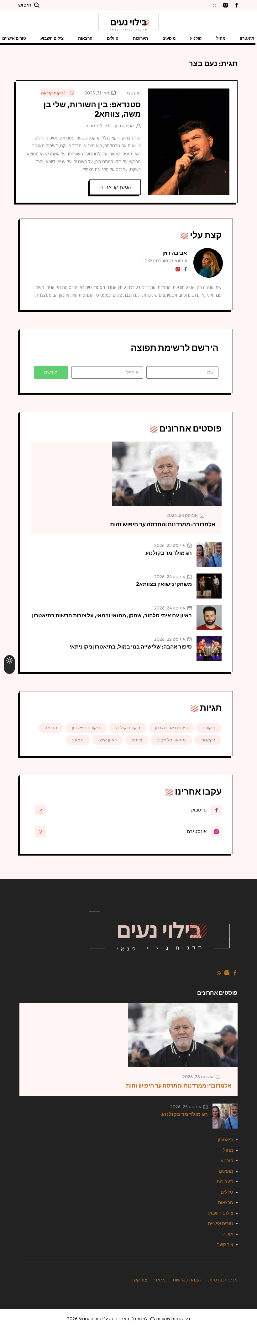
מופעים (169, 38)
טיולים (112, 38)
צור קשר (225, 1244)
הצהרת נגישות (187, 1280)
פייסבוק (199, 810)
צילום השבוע (52, 38)
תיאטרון (247, 38)
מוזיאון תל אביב (171, 740)
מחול (220, 38)
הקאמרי (208, 740)
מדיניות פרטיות (223, 1280)
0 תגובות (93, 126)
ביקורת (208, 727)
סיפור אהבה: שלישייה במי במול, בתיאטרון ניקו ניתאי (131, 646)
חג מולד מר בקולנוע (168, 552)
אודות (227, 1234)
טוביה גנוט (91, 1318)
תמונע (78, 740)
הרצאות (85, 38)
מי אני (159, 1280)
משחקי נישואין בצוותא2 (164, 584)
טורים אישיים (220, 1223)
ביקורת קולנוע (127, 727)
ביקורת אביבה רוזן (171, 727)
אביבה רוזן (124, 126)
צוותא (136, 740)
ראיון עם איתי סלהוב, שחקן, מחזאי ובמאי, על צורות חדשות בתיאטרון (112, 615)
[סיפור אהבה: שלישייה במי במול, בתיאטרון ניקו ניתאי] (209, 648)
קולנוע (196, 38)
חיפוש (25, 5)
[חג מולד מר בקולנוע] (209, 554)
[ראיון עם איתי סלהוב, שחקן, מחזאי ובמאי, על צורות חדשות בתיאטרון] (209, 617)
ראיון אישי (107, 740)
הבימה (51, 727)
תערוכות (140, 38)
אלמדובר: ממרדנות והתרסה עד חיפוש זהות (162, 524)
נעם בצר (133, 92)
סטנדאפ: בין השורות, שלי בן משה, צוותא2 (92, 109)
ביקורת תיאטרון (86, 727)
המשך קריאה (118, 187)
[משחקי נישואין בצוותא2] (209, 586)
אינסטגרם (197, 831)
